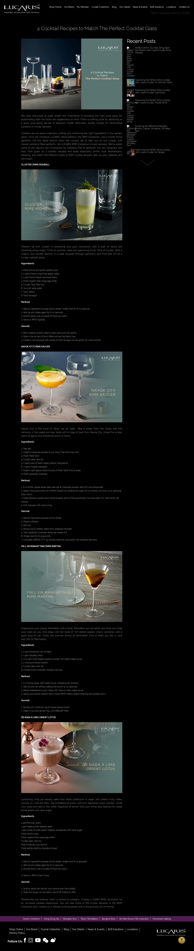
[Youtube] (38, 940)
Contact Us (184, 7)
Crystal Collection (100, 7)
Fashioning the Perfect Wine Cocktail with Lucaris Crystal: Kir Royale (152, 151)
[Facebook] (25, 940)
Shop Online (55, 7)
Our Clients (124, 7)
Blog (114, 7)
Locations (171, 7)
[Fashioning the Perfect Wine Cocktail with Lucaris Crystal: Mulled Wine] (132, 121)
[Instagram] (30, 940)
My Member (83, 7)
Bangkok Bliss (108, 919)
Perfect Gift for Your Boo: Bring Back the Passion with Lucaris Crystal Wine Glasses (153, 50)
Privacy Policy (17, 933)
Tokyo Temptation (89, 919)
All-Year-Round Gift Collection (134, 919)
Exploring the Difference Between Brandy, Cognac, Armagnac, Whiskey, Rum (153, 128)
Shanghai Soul (70, 919)
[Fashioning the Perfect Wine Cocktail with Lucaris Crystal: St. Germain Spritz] (130, 85)
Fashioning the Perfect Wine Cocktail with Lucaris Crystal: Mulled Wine (152, 101)
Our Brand (69, 7)
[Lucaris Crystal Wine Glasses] (22, 9)
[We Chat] (45, 940)
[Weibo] (53, 940)
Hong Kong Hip (51, 919)
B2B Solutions (157, 7)
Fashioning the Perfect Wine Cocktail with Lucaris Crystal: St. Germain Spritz (153, 81)
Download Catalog (162, 919)
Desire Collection (31, 919)
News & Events (140, 7)
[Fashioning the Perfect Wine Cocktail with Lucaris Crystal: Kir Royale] (130, 155)
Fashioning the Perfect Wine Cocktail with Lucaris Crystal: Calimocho (152, 91)
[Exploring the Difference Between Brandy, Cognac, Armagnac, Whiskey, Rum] (132, 145)
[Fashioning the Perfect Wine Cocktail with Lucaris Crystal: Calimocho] (130, 96)
